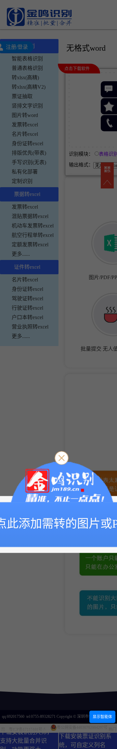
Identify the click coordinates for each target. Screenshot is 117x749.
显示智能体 (102, 717)
